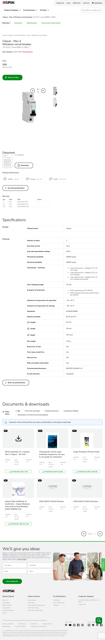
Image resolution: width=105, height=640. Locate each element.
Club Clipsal (56, 600)
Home (4, 35)
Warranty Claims (47, 624)
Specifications (32, 23)
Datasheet (18, 23)
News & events (6, 608)
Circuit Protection (20, 35)
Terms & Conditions (20, 626)
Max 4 (29, 35)
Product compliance (7, 624)
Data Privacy (34, 624)
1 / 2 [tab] (38, 90)
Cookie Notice (22, 624)
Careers (4, 613)
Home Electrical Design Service (36, 605)
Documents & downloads (51, 23)
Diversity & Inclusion (8, 610)
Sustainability (6, 602)
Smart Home (31, 602)
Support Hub (82, 604)
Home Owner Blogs (33, 608)
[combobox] (39, 571)
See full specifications (16, 188)
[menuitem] (12, 10)
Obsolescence (6, 626)
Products (10, 35)
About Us (5, 600)
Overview (6, 23)
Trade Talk (56, 605)
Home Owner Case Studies (35, 610)
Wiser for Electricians (59, 602)
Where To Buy (13, 77)
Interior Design (32, 600)
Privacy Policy (22, 559)
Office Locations (6, 605)
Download (25, 165)
